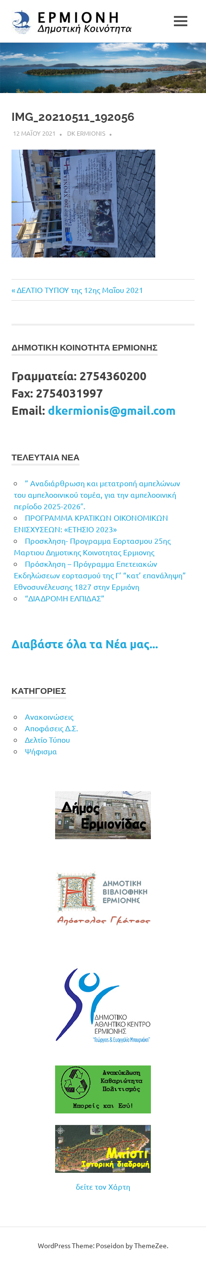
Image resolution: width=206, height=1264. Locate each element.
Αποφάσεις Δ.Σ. (51, 728)
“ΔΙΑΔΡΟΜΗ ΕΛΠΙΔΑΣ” (64, 598)
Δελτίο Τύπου (47, 739)
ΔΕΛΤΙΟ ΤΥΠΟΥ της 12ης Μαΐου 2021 (79, 289)
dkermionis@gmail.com (112, 410)
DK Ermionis (86, 133)
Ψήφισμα (41, 751)
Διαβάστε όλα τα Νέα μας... (84, 643)
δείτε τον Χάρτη (103, 1186)
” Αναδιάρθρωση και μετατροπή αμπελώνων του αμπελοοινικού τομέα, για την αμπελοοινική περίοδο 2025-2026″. (97, 494)
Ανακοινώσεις (49, 716)
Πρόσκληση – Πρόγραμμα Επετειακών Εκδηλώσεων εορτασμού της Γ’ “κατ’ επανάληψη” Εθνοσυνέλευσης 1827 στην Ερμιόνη (100, 575)
